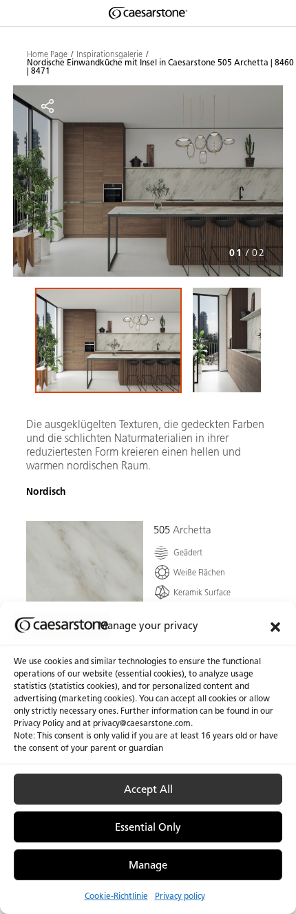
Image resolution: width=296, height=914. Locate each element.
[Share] (47, 106)
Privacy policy (180, 896)
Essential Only (148, 827)
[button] (275, 626)
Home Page (47, 54)
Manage (148, 865)
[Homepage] (148, 13)
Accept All (148, 789)
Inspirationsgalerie (109, 54)
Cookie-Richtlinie (116, 896)
